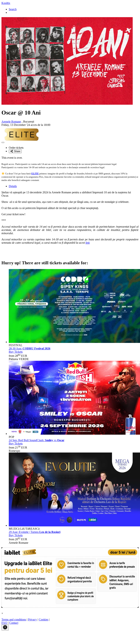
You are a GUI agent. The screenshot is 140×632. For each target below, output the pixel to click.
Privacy (32, 619)
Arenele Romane (11, 121)
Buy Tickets (16, 351)
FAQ (4, 622)
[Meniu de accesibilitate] (5, 628)
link (87, 242)
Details (13, 186)
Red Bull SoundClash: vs (36, 440)
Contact (13, 622)
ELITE (35, 173)
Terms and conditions (13, 619)
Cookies (43, 619)
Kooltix (5, 3)
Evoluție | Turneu (34, 532)
